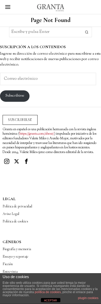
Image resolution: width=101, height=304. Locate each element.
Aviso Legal (11, 214)
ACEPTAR (50, 300)
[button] (87, 32)
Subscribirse (14, 95)
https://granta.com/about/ (36, 134)
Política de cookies (15, 221)
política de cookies (48, 292)
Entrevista (10, 271)
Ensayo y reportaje (15, 256)
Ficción (8, 264)
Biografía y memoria (17, 249)
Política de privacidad (17, 206)
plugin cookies (88, 298)
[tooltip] (7, 161)
